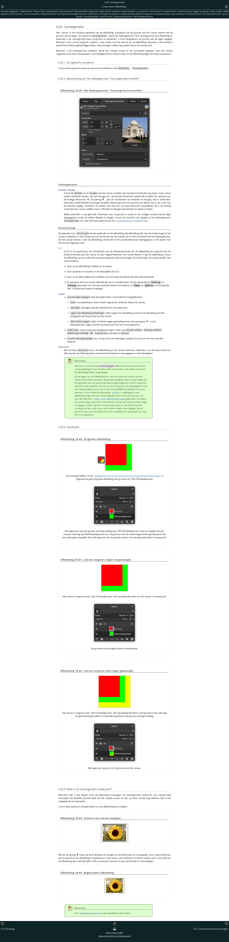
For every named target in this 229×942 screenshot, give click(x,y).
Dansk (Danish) (52, 11)
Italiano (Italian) (216, 11)
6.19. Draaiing (7, 928)
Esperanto (116, 11)
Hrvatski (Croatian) (184, 11)
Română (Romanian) (162, 14)
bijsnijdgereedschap (91, 913)
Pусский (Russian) (178, 14)
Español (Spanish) (128, 11)
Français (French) (169, 11)
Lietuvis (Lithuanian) (32, 14)
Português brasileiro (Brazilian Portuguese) (136, 14)
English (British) (105, 11)
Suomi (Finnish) (155, 11)
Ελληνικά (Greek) (81, 11)
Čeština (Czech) (39, 11)
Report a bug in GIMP (114, 933)
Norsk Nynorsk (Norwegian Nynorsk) (71, 14)
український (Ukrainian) (122, 16)
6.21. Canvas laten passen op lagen (210, 928)
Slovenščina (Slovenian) (211, 14)
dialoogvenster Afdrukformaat (133, 220)
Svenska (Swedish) (91, 16)
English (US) (93, 11)
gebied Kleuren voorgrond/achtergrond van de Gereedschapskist (128, 475)
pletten (116, 392)
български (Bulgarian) (9, 11)
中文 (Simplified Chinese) (143, 16)
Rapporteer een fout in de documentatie (114, 936)
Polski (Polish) (92, 14)
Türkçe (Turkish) (106, 16)
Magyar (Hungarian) (201, 11)
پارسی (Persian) (142, 11)
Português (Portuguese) (108, 14)
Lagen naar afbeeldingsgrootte (109, 398)
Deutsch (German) (66, 11)
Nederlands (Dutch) (48, 14)
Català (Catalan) (25, 11)
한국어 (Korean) (16, 14)
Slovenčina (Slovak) (193, 14)
